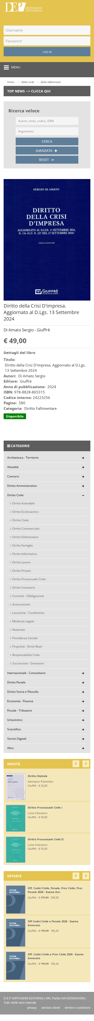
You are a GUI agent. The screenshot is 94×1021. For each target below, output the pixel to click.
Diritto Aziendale (23, 503)
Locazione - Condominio (28, 613)
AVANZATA (44, 150)
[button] (76, 762)
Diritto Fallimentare (25, 537)
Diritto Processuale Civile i (45, 807)
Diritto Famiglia (22, 545)
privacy (32, 1007)
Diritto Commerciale (26, 529)
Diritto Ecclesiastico (25, 512)
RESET (44, 159)
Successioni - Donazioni (28, 663)
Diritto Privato (21, 571)
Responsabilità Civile (26, 655)
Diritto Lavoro (21, 562)
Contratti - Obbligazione (28, 596)
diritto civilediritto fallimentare (41, 82)
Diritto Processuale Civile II (45, 839)
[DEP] (23, 6)
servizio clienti (50, 1007)
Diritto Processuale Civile (29, 579)
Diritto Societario (23, 587)
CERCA (47, 141)
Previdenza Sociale (25, 638)
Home (10, 82)
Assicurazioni (21, 604)
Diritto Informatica (24, 554)
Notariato (18, 630)
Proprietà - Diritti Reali (27, 646)
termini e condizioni (77, 1007)
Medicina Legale (23, 621)
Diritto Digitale (37, 776)
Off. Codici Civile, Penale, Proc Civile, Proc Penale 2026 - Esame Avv (55, 890)
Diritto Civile (20, 520)
